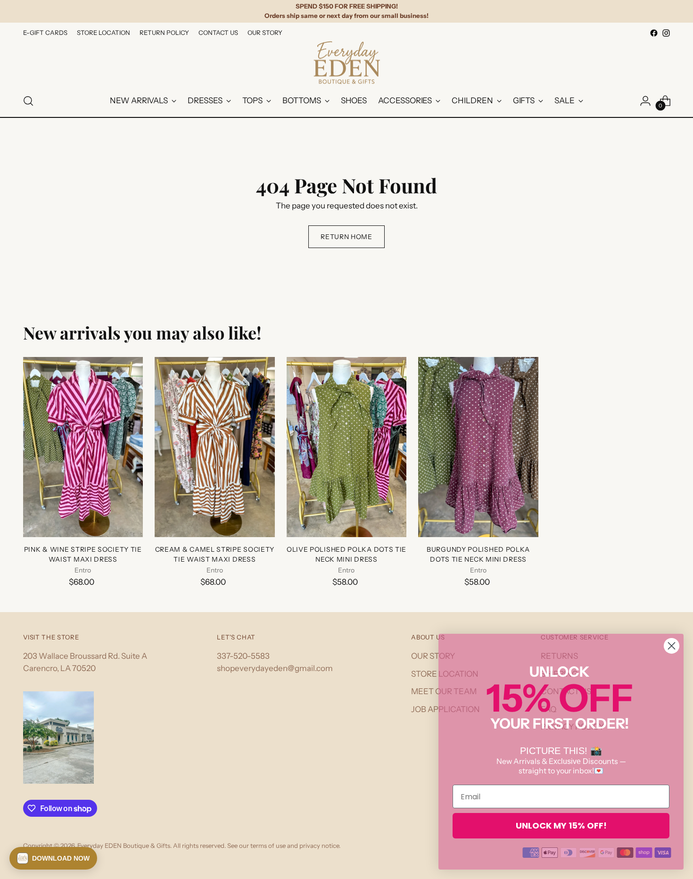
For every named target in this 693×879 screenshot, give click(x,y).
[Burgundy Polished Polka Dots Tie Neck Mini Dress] (478, 447)
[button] (53, 858)
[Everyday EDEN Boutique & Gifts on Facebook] (654, 33)
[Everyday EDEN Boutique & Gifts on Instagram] (666, 33)
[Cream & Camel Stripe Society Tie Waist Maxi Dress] (215, 447)
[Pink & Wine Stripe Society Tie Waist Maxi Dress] (83, 447)
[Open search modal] (28, 100)
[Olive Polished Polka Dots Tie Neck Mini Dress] (347, 447)
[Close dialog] (671, 646)
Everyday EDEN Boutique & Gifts (123, 845)
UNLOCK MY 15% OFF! (561, 825)
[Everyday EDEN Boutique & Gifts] (346, 62)
